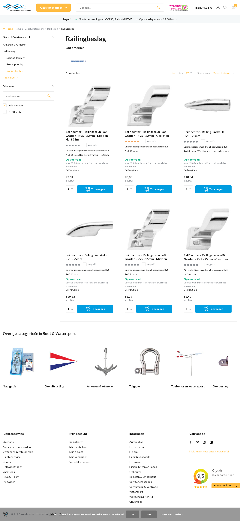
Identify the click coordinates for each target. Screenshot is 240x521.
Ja (133, 514)
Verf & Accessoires (140, 481)
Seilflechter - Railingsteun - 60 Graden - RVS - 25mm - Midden (146, 257)
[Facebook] (190, 442)
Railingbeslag (15, 71)
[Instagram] (204, 442)
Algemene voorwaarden (17, 446)
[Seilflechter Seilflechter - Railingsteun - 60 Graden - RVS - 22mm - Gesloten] (148, 105)
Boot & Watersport (34, 28)
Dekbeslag (52, 28)
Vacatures (9, 471)
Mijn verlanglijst (78, 456)
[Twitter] (197, 442)
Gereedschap (137, 446)
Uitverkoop (135, 501)
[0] (232, 7)
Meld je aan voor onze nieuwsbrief (209, 451)
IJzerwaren (135, 461)
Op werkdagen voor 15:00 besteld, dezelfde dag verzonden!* (175, 19)
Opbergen (135, 471)
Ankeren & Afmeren (14, 44)
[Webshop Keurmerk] (179, 7)
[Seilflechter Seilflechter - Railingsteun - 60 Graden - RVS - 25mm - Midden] (148, 229)
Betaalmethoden (12, 466)
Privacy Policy (11, 476)
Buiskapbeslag (15, 64)
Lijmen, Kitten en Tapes (143, 466)
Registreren (76, 441)
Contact (8, 461)
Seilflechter (15, 112)
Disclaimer (9, 481)
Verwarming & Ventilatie (143, 486)
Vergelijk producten (80, 461)
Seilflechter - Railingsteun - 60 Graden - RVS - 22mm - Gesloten (147, 133)
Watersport (136, 491)
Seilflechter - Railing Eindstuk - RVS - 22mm (205, 134)
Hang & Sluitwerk (139, 456)
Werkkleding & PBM (141, 496)
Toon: (181, 73)
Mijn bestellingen (79, 446)
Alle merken (15, 105)
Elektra (133, 451)
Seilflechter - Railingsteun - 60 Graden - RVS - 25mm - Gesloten (206, 257)
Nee (149, 514)
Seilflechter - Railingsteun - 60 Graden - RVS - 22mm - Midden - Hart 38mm (88, 135)
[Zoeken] (158, 7)
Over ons (8, 441)
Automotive (136, 441)
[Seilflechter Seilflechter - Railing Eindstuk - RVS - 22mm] (208, 105)
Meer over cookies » (172, 514)
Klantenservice (12, 456)
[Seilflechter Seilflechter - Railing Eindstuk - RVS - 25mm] (89, 229)
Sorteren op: (204, 73)
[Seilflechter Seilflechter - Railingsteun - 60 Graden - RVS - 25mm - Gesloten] (208, 229)
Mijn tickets (76, 451)
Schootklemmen (16, 57)
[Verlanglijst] (225, 7)
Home (18, 28)
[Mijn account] (218, 7)
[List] (174, 73)
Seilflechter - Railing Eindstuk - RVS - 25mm (86, 257)
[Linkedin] (211, 442)
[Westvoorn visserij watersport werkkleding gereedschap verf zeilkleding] (17, 7)
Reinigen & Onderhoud (142, 476)
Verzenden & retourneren (18, 451)
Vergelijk (92, 145)
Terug (9, 28)
